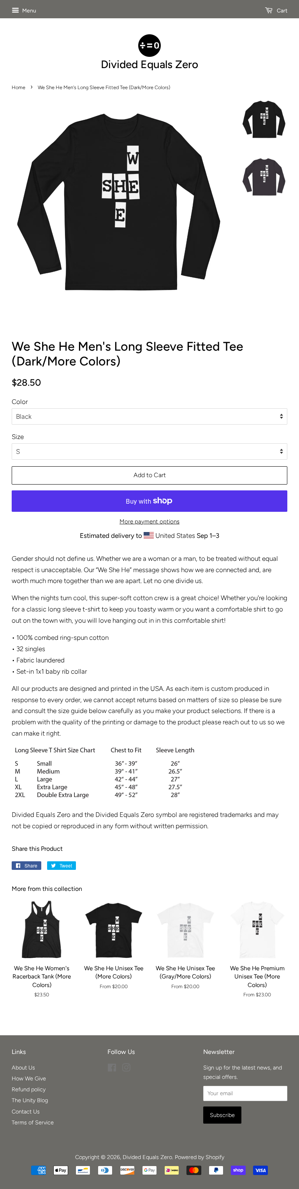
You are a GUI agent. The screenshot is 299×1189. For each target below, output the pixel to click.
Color (20, 402)
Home (18, 87)
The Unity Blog (30, 1100)
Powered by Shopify (199, 1157)
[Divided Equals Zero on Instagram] (126, 1069)
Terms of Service (33, 1122)
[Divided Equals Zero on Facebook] (111, 1069)
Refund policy (29, 1089)
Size (18, 437)
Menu (28, 10)
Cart (281, 10)
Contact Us (26, 1111)
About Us (23, 1067)
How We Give (29, 1078)
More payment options (149, 521)
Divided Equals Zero (147, 1157)
